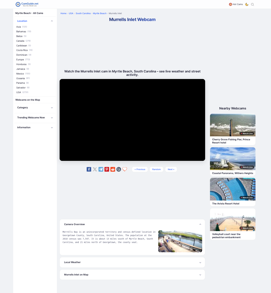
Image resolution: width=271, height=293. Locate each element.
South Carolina (83, 13)
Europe (23, 59)
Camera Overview (74, 224)
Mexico (23, 73)
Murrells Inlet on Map (76, 274)
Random (156, 169)
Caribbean (23, 45)
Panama (22, 83)
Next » (171, 169)
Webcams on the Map (27, 99)
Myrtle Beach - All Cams (29, 13)
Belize (21, 36)
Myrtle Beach (99, 13)
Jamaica (22, 69)
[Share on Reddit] (112, 169)
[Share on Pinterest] (106, 169)
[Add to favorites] (124, 169)
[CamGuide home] (27, 4)
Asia (21, 26)
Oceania (23, 78)
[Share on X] (95, 169)
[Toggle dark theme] (246, 4)
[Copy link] (118, 169)
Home (63, 13)
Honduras (23, 64)
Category (22, 107)
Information (23, 127)
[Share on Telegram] (100, 169)
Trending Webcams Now (31, 117)
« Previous (140, 169)
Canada (23, 41)
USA (22, 92)
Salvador (23, 87)
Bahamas (23, 31)
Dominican (23, 54)
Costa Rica (24, 50)
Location (22, 20)
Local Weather (72, 262)
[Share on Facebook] (89, 169)
